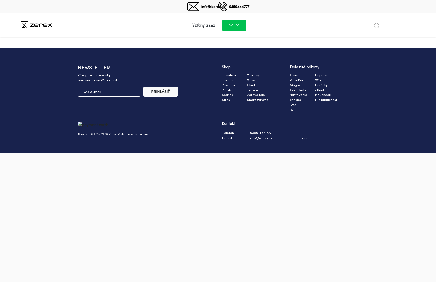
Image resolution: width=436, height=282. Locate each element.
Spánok (227, 95)
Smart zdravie (258, 100)
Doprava (322, 75)
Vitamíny (253, 75)
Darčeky (321, 85)
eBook (320, 90)
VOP (318, 80)
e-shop (234, 25)
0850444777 (239, 6)
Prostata (228, 85)
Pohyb (226, 90)
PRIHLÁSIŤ (160, 91)
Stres (226, 100)
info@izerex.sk (213, 6)
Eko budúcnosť (326, 100)
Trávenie (254, 90)
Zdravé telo (256, 95)
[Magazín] (36, 25)
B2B (293, 110)
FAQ (293, 104)
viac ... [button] (306, 138)
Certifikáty (298, 90)
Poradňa (296, 80)
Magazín (296, 85)
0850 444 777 (261, 133)
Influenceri (323, 95)
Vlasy (251, 80)
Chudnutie (254, 85)
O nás (294, 75)
